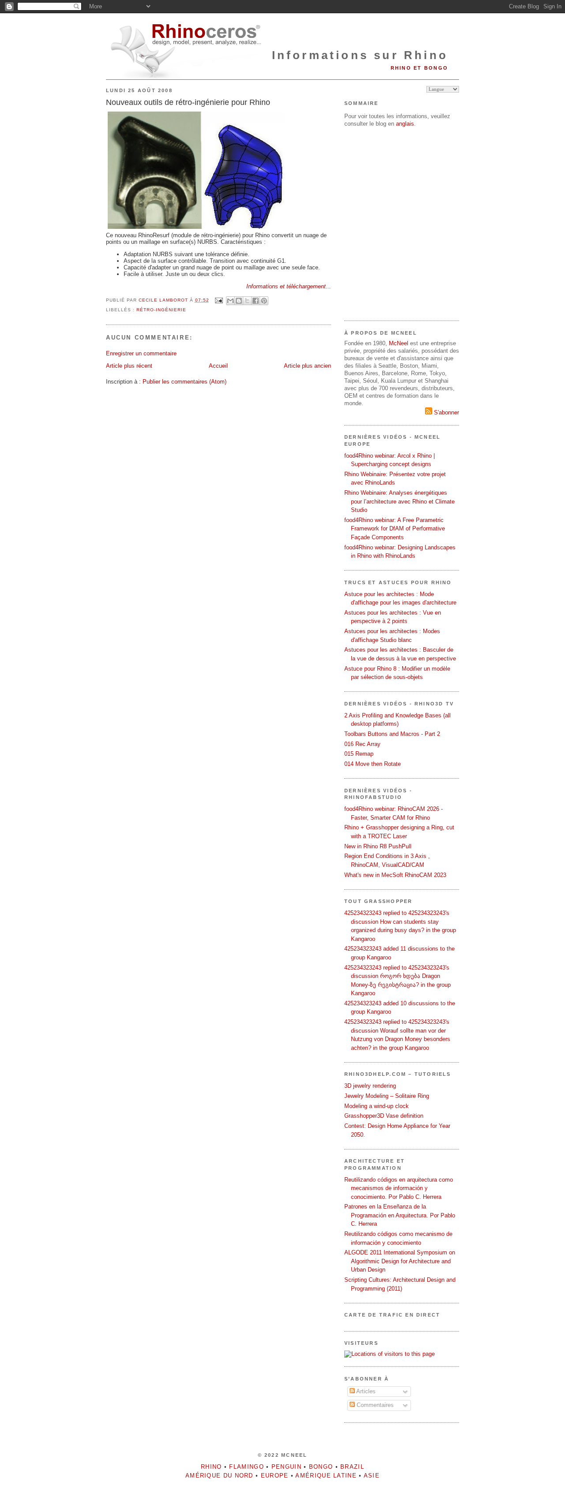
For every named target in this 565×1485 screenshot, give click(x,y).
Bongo (321, 1466)
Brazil (352, 1466)
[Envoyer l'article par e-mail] (218, 300)
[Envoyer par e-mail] (230, 300)
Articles (365, 1391)
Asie (372, 1475)
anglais (405, 123)
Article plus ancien (307, 365)
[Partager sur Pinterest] (264, 300)
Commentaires (374, 1405)
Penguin (286, 1466)
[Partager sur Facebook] (255, 300)
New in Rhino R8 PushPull (377, 846)
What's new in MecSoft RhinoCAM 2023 (395, 875)
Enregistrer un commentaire (141, 353)
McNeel (398, 343)
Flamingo (246, 1466)
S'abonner (445, 412)
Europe (275, 1475)
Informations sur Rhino (360, 55)
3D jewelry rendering (370, 1085)
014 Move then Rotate (372, 764)
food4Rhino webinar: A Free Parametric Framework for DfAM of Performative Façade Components (394, 529)
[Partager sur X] (247, 300)
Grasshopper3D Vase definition (383, 1115)
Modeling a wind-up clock (376, 1106)
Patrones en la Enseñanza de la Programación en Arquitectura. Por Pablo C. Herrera (399, 1215)
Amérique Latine (326, 1475)
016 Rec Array (362, 744)
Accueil (218, 365)
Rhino (211, 1466)
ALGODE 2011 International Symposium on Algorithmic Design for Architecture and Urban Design (399, 1261)
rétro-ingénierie (161, 309)
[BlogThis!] (238, 300)
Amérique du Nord (219, 1475)
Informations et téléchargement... (288, 286)
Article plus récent (129, 365)
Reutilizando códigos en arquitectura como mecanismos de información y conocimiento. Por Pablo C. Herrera (398, 1188)
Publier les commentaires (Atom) (184, 381)
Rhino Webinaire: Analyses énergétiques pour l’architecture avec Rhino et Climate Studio (399, 501)
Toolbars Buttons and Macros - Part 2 (392, 734)
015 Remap (358, 753)
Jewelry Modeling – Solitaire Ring (386, 1096)
